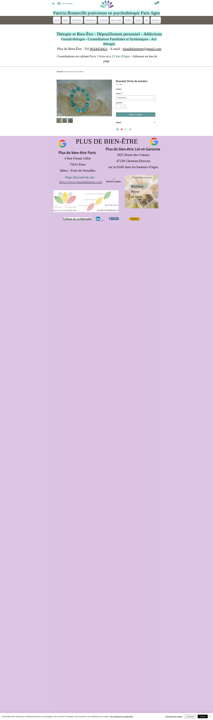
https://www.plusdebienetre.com (80, 182)
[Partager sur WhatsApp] (125, 129)
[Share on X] (130, 129)
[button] (156, 3)
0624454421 (99, 49)
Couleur (119, 94)
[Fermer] (210, 716)
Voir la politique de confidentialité (121, 716)
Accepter (203, 716)
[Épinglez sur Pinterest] (121, 129)
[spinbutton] (121, 107)
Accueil (59, 71)
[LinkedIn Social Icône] (98, 219)
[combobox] (135, 98)
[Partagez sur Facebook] (117, 129)
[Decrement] (117, 107)
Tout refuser (190, 716)
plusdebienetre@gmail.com (142, 49)
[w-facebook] (102, 222)
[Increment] (124, 107)
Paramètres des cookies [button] (173, 716)
